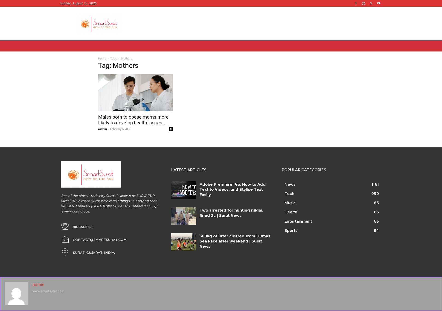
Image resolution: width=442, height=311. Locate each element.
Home (102, 58)
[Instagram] (363, 3)
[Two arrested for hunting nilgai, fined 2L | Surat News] (183, 216)
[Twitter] (371, 3)
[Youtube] (378, 3)
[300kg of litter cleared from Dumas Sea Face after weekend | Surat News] (183, 242)
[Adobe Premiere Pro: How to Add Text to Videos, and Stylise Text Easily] (183, 190)
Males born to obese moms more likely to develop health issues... (133, 120)
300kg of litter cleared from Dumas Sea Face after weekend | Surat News (235, 241)
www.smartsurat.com (48, 291)
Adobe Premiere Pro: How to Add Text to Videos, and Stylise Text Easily (233, 189)
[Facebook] (355, 3)
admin (102, 129)
